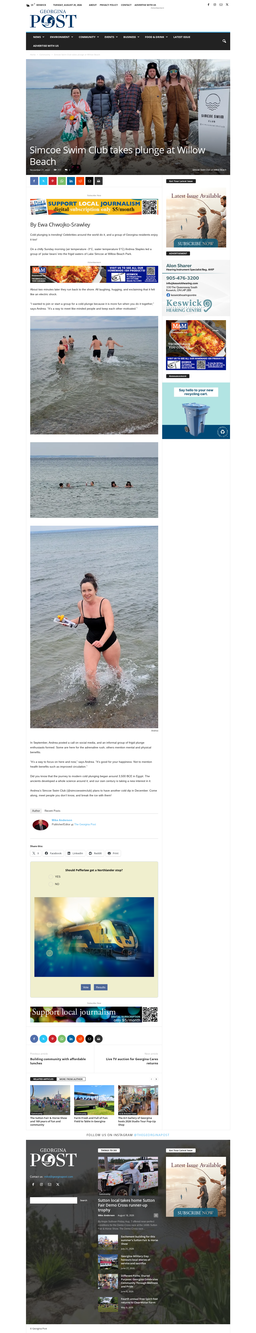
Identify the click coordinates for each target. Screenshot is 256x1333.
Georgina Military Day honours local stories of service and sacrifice (135, 1259)
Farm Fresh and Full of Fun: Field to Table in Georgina (91, 1119)
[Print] (99, 181)
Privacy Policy (109, 4)
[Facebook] (208, 5)
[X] (227, 5)
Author (36, 810)
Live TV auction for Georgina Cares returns (132, 1061)
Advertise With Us (145, 4)
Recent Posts (52, 810)
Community (87, 37)
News (37, 37)
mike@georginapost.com (58, 1176)
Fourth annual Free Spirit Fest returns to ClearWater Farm (139, 1300)
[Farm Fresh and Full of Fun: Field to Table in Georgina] (94, 1100)
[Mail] (221, 5)
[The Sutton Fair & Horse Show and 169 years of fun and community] (50, 1100)
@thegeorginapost (151, 1135)
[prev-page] (151, 1079)
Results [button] (100, 987)
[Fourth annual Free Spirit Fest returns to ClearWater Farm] (108, 1304)
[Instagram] (214, 5)
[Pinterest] (53, 181)
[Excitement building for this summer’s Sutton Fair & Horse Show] (108, 1242)
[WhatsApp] (62, 181)
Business (129, 37)
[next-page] (156, 1079)
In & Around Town (127, 1113)
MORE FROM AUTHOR (71, 1079)
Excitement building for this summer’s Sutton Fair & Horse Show (139, 1240)
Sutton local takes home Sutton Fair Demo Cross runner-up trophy (126, 1205)
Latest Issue (181, 37)
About (93, 4)
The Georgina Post (85, 824)
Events (109, 37)
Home (33, 54)
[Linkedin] (71, 181)
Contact (126, 4)
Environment (60, 37)
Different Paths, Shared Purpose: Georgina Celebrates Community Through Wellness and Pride (139, 1281)
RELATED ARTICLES (43, 1079)
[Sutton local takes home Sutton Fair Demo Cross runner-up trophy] (128, 1176)
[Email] (89, 181)
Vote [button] (86, 987)
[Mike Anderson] (41, 825)
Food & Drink (154, 37)
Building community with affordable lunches (58, 1061)
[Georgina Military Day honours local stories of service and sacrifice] (108, 1261)
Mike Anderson (62, 820)
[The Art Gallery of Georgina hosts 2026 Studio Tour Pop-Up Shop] (138, 1100)
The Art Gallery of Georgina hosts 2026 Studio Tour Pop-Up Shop (137, 1121)
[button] (224, 41)
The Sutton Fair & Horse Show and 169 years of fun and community (48, 1121)
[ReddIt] (80, 181)
